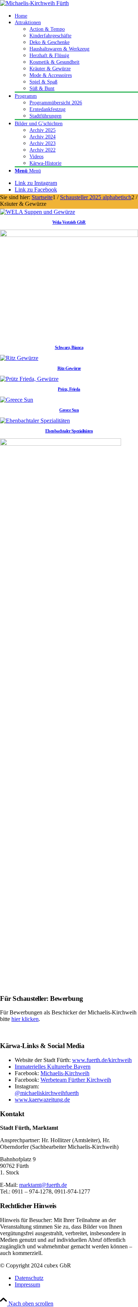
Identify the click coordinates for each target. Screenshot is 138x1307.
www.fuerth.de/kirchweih (102, 1060)
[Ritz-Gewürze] (19, 358)
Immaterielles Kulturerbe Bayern (53, 1066)
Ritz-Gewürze (69, 368)
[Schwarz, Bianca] (69, 235)
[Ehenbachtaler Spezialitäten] (35, 420)
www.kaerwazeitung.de (42, 1099)
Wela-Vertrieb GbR (69, 222)
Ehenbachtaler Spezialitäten (69, 431)
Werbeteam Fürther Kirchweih (75, 1080)
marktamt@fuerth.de (43, 1185)
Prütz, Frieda (69, 389)
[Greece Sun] (16, 400)
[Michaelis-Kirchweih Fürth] (34, 3)
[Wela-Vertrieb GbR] (37, 212)
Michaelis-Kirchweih (64, 1073)
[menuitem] (76, 15)
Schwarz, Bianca (69, 347)
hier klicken (25, 1019)
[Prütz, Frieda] (29, 379)
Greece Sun (69, 410)
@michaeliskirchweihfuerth (47, 1093)
